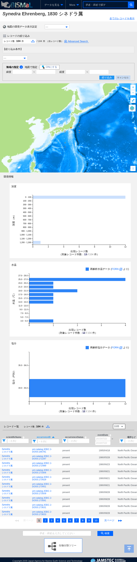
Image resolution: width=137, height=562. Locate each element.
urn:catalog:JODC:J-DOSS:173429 (42, 478)
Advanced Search (78, 41)
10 (96, 520)
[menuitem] (53, 4)
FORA (115, 269)
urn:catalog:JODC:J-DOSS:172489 (42, 464)
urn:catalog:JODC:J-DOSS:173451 (42, 485)
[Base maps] (132, 108)
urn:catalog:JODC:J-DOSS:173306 (42, 471)
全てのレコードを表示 (122, 18)
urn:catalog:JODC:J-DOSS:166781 (42, 450)
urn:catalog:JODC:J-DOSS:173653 (42, 513)
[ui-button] (131, 5)
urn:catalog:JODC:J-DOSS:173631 (42, 506)
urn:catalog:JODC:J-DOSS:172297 (42, 457)
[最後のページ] (120, 520)
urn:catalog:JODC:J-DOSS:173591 (42, 499)
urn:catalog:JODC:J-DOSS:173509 (42, 492)
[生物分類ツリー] (63, 539)
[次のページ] (109, 520)
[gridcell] (15, 450)
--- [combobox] (46, 26)
